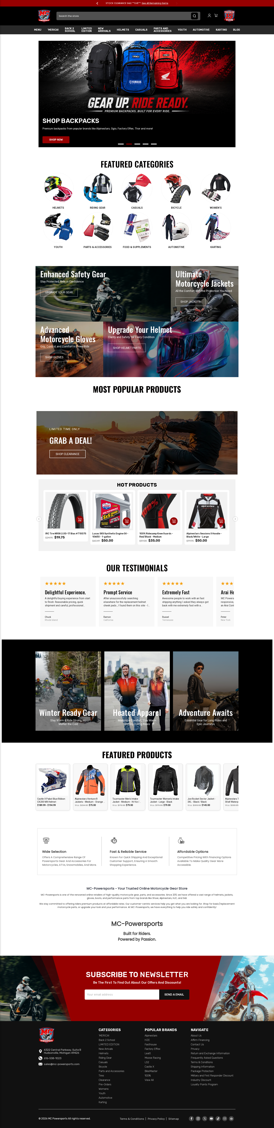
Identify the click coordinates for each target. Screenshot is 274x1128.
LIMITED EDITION (87, 30)
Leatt (148, 1053)
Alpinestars (151, 1035)
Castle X (149, 1066)
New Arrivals (104, 30)
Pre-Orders (105, 1084)
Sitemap (173, 1118)
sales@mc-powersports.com (62, 1064)
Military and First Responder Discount (212, 1075)
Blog (236, 29)
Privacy (195, 1048)
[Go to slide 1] (38, 518)
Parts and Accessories (163, 30)
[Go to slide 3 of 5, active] (137, 144)
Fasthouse (151, 1044)
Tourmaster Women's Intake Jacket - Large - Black (164, 800)
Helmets (123, 29)
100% (148, 1075)
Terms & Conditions (202, 1062)
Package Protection (202, 1071)
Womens (104, 1088)
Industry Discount (201, 1080)
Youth (182, 29)
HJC (147, 1040)
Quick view (53, 777)
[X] (204, 1118)
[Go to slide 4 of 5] (145, 144)
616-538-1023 (52, 1058)
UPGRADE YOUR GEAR (59, 292)
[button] (67, 454)
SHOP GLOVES (54, 357)
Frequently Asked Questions (207, 1057)
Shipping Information (203, 1066)
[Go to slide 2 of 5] (129, 144)
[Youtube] (211, 1118)
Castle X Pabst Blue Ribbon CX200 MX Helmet (51, 800)
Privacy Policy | (158, 1118)
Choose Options (53, 783)
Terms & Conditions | (133, 1118)
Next (175, 3)
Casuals (141, 29)
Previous (98, 3)
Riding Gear (105, 1057)
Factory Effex (152, 1048)
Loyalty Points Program (204, 1084)
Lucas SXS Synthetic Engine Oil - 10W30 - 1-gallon (110, 535)
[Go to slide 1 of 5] (121, 144)
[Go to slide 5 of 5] (154, 144)
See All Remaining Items (155, 3)
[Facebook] (191, 1118)
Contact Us (197, 1044)
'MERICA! (53, 29)
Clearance (104, 1080)
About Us (196, 1035)
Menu (37, 29)
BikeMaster (151, 1071)
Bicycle (103, 1066)
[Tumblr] (218, 1118)
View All (149, 1080)
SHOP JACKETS (190, 301)
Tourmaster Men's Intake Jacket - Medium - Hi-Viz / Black (125, 801)
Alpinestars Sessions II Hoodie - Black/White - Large (204, 535)
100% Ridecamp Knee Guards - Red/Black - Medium (156, 535)
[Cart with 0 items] (216, 16)
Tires (101, 1075)
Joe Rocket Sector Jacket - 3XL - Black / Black (202, 800)
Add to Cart (79, 519)
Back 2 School (70, 30)
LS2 (147, 1062)
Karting (221, 29)
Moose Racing (153, 1057)
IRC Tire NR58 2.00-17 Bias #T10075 (65, 533)
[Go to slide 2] (235, 518)
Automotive (201, 29)
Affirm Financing (200, 1040)
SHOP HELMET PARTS (127, 348)
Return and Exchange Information (210, 1053)
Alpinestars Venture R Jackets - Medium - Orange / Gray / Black (89, 801)
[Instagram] (198, 1118)
